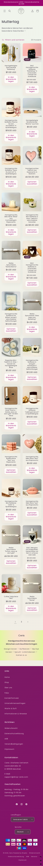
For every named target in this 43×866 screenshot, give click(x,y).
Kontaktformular (12, 698)
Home (7, 677)
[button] (4, 11)
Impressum (9, 749)
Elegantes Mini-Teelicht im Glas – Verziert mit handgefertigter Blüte (11, 363)
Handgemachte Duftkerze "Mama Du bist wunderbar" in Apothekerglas (11, 123)
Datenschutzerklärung (14, 733)
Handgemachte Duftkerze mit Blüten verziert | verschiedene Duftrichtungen (11, 317)
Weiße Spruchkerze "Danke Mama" (11, 265)
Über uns (8, 687)
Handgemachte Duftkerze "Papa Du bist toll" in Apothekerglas (11, 171)
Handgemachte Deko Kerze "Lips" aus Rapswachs (32, 503)
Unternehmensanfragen (15, 703)
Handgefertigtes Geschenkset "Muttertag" (11, 67)
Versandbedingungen (14, 744)
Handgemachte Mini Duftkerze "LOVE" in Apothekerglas (11, 503)
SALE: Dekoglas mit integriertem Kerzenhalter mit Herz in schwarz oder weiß (32, 551)
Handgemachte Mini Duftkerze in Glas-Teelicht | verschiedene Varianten (32, 218)
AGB (6, 739)
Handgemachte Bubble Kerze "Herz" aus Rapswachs (11, 459)
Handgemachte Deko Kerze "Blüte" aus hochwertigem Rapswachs (11, 218)
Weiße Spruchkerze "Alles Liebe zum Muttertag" (32, 316)
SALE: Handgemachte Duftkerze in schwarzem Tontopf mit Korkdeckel (32, 267)
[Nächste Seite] (27, 621)
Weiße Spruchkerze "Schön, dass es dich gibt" (11, 550)
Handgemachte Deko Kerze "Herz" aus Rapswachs (32, 458)
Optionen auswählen (32, 182)
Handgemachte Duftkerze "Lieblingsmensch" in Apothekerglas (32, 411)
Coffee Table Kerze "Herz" (11, 597)
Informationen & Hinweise (16, 714)
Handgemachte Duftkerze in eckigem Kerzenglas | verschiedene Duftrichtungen (32, 364)
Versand (34, 856)
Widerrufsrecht (11, 728)
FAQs (7, 693)
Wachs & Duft (11, 708)
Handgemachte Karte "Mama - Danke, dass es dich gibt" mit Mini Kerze (11, 412)
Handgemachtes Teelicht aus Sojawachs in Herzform (32, 171)
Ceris (11, 853)
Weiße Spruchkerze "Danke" (32, 598)
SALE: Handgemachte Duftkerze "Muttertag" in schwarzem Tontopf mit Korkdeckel (32, 71)
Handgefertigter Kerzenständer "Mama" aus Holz (31, 122)
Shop (7, 682)
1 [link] (15, 622)
